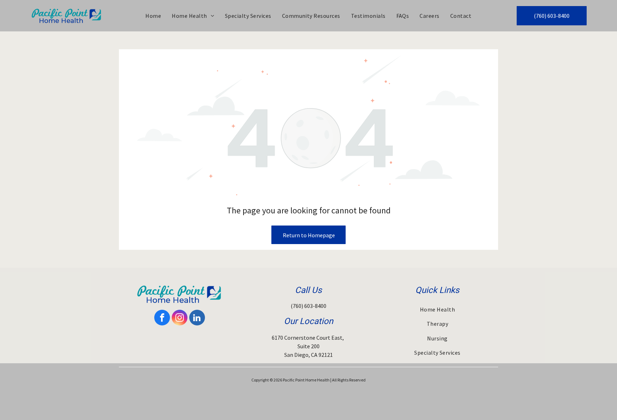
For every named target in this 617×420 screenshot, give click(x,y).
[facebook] (162, 318)
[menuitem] (153, 15)
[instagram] (179, 318)
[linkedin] (197, 318)
